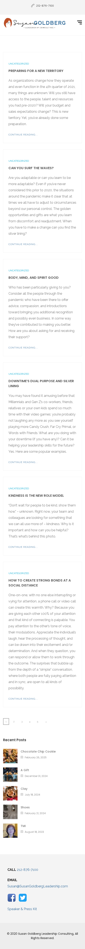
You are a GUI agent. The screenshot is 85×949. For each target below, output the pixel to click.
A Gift (25, 770)
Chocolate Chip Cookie (38, 751)
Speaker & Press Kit (22, 909)
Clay (24, 789)
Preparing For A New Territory (35, 70)
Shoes (25, 807)
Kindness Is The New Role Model (36, 495)
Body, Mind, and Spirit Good (33, 277)
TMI (23, 826)
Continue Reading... (23, 134)
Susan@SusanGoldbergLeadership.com (37, 886)
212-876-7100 (27, 870)
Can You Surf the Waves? (31, 168)
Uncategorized (18, 63)
